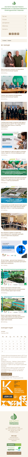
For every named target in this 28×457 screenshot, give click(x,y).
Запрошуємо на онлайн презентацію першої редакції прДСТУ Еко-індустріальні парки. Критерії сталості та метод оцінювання (14, 206)
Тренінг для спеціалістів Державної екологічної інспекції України (11, 96)
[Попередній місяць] (2, 331)
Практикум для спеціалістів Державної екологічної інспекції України (12, 70)
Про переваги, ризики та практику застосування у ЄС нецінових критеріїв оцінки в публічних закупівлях (12, 234)
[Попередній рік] (1, 331)
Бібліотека (5, 26)
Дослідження (5, 22)
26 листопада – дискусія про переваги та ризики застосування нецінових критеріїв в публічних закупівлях (13, 261)
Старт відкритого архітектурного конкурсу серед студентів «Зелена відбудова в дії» (13, 152)
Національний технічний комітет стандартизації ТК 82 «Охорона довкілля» (12, 377)
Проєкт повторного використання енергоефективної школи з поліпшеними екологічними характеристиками (13, 289)
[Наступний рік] (3, 331)
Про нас (4, 16)
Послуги (4, 19)
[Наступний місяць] (4, 331)
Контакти (5, 29)
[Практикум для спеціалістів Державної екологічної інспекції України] (14, 58)
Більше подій (5, 374)
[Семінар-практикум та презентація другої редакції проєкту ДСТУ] (14, 111)
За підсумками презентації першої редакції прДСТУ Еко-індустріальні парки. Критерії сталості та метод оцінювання (13, 179)
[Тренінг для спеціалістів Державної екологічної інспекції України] (14, 84)
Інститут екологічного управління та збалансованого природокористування (14, 8)
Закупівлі (14, 440)
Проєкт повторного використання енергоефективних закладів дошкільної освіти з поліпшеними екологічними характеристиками (13, 317)
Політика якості (14, 437)
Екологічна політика (14, 439)
